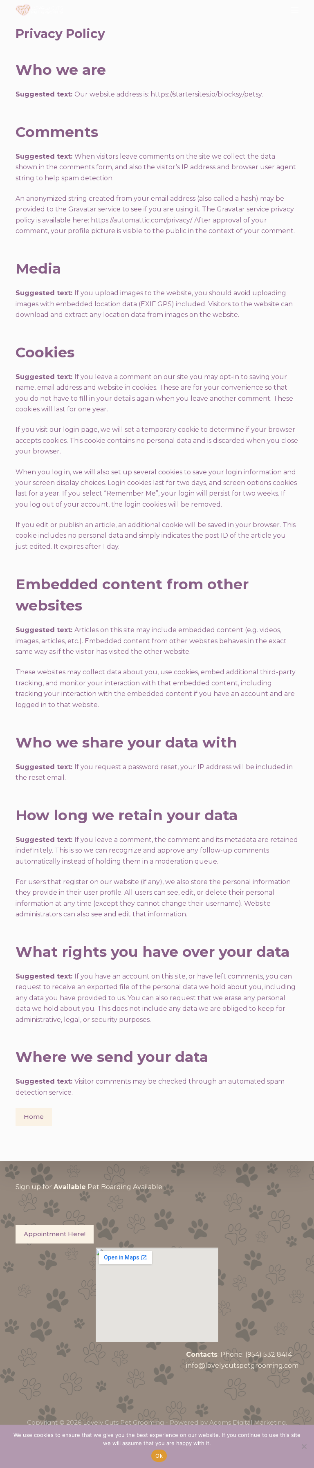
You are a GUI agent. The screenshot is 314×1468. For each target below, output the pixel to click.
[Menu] (294, 10)
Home (34, 1116)
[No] (304, 1446)
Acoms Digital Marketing (247, 1422)
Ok (159, 1455)
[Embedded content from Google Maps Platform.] (157, 1295)
